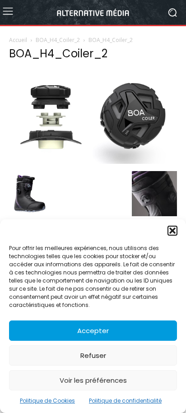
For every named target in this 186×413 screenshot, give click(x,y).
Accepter (93, 330)
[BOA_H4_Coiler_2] (93, 161)
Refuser (93, 355)
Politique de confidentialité (125, 400)
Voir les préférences (93, 380)
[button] (172, 230)
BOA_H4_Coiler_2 (58, 40)
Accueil (18, 40)
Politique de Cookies (47, 400)
